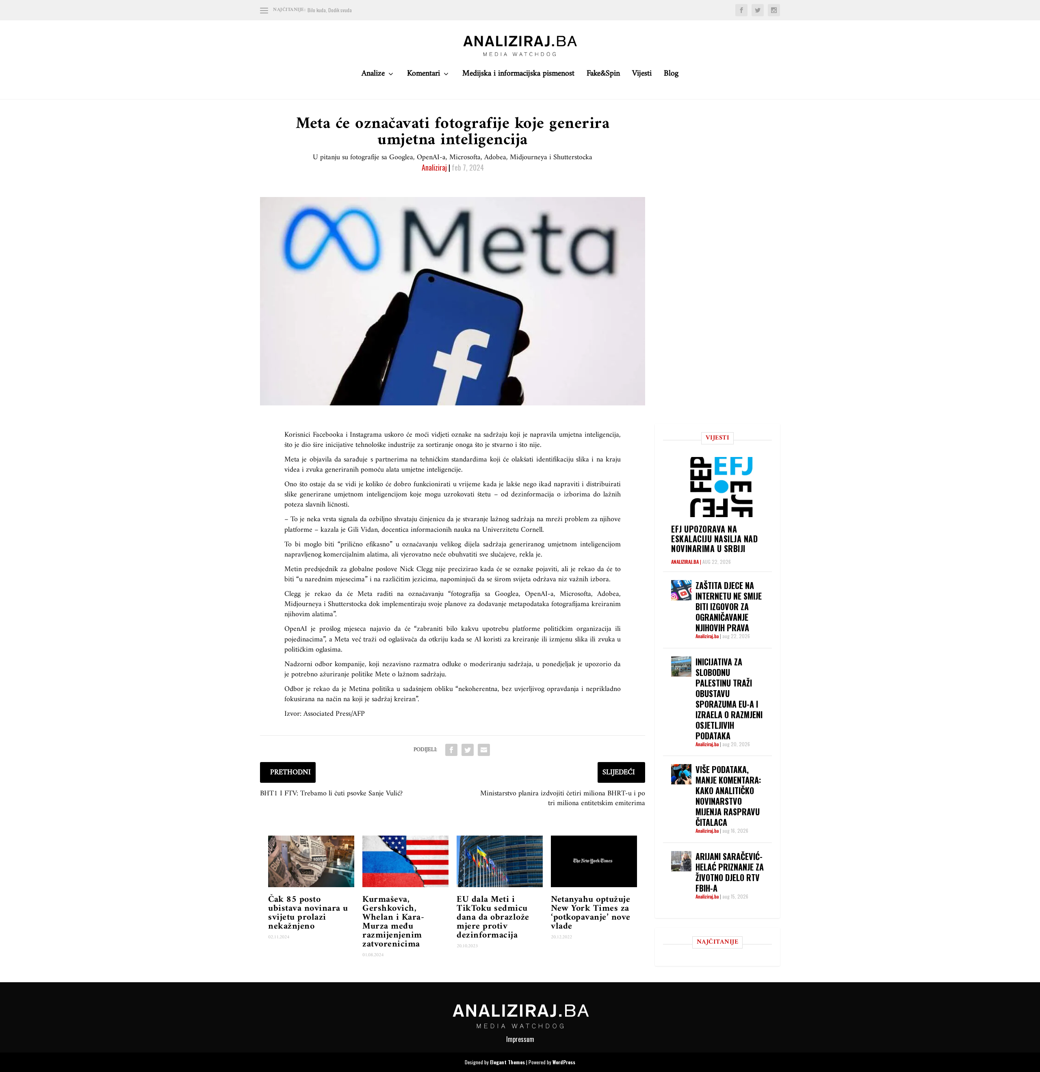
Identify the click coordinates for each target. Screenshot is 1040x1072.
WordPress (563, 1062)
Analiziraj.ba (685, 561)
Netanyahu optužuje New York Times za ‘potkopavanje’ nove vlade (590, 913)
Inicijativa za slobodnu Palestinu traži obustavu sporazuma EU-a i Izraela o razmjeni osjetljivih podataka (729, 699)
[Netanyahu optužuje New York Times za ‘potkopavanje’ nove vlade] (594, 861)
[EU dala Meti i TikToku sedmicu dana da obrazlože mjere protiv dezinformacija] (500, 861)
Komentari (423, 76)
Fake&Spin (603, 76)
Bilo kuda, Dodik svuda (330, 9)
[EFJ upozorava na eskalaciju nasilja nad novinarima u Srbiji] (721, 487)
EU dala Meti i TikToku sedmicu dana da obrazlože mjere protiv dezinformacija (493, 917)
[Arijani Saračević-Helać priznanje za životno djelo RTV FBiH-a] (681, 861)
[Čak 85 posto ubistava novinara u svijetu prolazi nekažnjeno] (311, 861)
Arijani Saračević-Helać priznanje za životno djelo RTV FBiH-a (730, 872)
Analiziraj (434, 167)
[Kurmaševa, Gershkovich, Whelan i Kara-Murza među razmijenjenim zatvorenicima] (405, 861)
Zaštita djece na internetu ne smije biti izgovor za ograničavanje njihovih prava (729, 606)
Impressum (520, 1039)
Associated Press (327, 714)
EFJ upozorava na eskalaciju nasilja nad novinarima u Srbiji (714, 538)
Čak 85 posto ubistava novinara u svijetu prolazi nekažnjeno (308, 913)
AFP (359, 714)
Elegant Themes (507, 1062)
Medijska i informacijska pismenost (518, 76)
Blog (671, 76)
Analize (373, 76)
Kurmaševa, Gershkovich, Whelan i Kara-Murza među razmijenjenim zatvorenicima (393, 922)
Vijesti (642, 76)
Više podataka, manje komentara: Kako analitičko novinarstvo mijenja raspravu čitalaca (728, 795)
